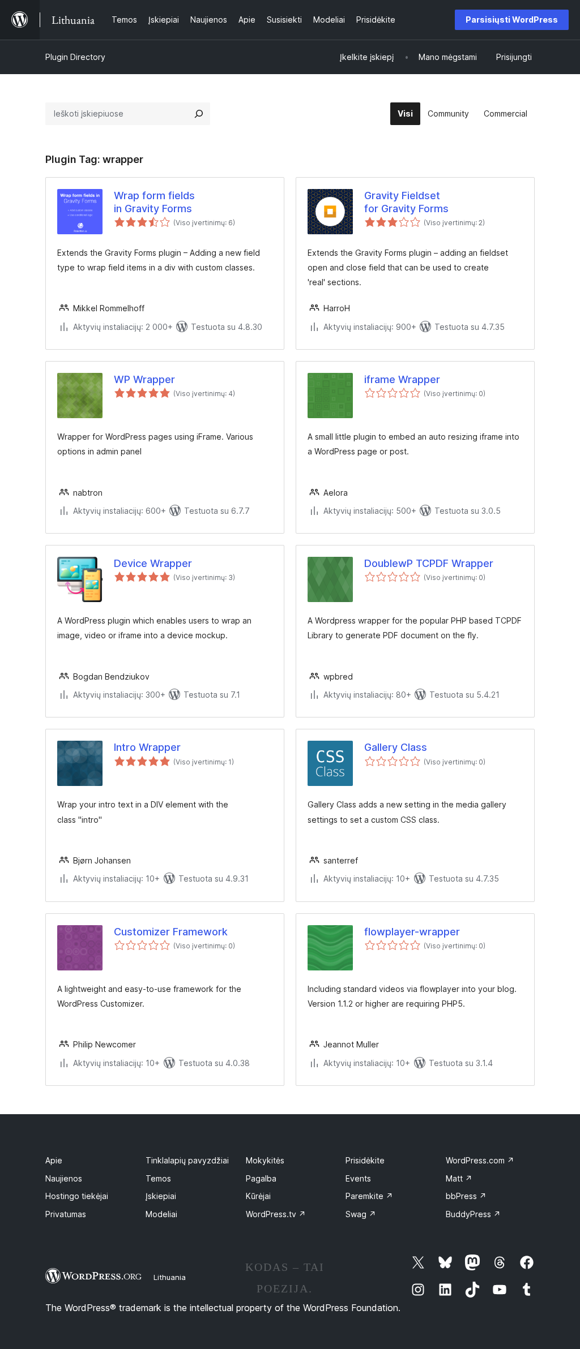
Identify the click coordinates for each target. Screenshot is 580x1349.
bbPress (466, 1196)
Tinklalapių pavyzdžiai (187, 1160)
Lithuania (169, 1277)
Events (358, 1178)
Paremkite (369, 1196)
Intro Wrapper (147, 747)
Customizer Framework (171, 932)
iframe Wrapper (402, 379)
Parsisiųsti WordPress (512, 19)
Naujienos (63, 1178)
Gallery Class (395, 747)
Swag (361, 1214)
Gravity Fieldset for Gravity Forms (406, 202)
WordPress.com (480, 1160)
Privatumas (65, 1214)
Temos (158, 1178)
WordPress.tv (276, 1214)
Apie (53, 1160)
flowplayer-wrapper (412, 932)
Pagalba (261, 1178)
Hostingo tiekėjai (76, 1196)
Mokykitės (265, 1160)
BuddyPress (473, 1214)
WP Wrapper (144, 379)
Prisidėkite (365, 1160)
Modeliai (161, 1214)
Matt (459, 1178)
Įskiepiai (161, 1196)
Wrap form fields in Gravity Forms (154, 202)
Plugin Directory (75, 57)
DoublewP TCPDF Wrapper (428, 563)
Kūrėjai (258, 1196)
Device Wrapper (153, 563)
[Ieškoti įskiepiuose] (198, 113)
